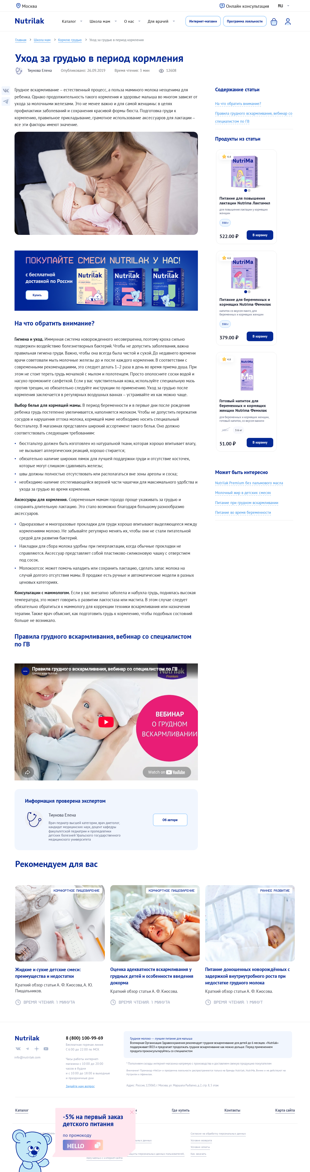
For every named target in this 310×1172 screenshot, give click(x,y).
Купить (37, 295)
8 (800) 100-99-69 (84, 1038)
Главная (20, 39)
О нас (129, 21)
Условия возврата (201, 1140)
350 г (225, 222)
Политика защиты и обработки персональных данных (119, 1140)
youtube (46, 1049)
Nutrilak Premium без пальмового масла (249, 482)
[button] (245, 190)
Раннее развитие (275, 890)
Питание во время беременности (243, 512)
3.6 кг (238, 430)
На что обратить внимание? (238, 103)
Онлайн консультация (247, 6)
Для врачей (158, 21)
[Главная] (29, 21)
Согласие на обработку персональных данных (218, 1133)
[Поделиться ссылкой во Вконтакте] (6, 90)
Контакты (232, 1110)
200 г (225, 430)
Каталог (69, 21)
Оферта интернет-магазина (102, 1133)
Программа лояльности (245, 21)
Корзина (270, 21)
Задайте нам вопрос (80, 1086)
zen (37, 1049)
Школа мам (100, 21)
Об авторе (170, 819)
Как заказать (198, 1153)
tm (27, 1049)
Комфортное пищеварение (77, 890)
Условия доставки (97, 1147)
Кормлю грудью (70, 39)
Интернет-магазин (203, 21)
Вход (284, 21)
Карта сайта (285, 1110)
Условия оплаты (200, 1147)
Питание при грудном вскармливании (246, 502)
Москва (29, 6)
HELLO (75, 1146)
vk (18, 1049)
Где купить (180, 1110)
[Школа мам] (6, 101)
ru (280, 5)
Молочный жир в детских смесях (243, 492)
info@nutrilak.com (27, 1057)
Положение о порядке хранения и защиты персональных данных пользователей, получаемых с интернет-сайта (135, 1156)
